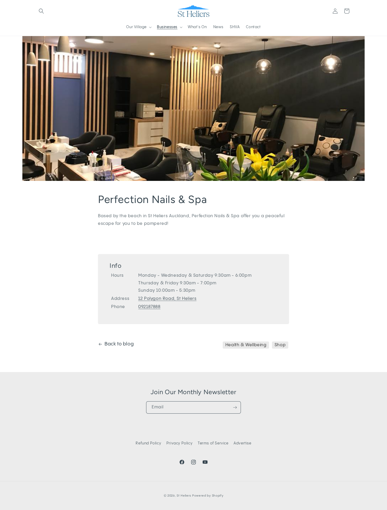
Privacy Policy (179, 443)
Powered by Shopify (208, 495)
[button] (41, 11)
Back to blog (119, 343)
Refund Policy (148, 443)
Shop (280, 345)
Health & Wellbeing (246, 345)
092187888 (149, 307)
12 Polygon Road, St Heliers (167, 298)
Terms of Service (213, 443)
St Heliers (184, 495)
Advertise (242, 443)
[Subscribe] (235, 407)
